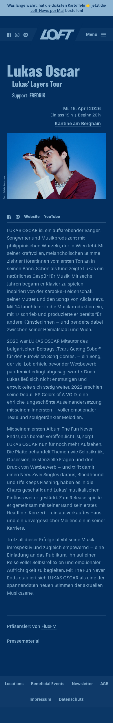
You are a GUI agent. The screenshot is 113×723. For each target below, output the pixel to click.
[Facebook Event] (9, 217)
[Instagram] (17, 35)
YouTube (52, 216)
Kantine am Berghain (78, 123)
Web (32, 216)
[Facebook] (9, 35)
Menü (91, 34)
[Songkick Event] (18, 217)
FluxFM (49, 626)
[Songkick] (25, 35)
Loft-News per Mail (47, 10)
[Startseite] (57, 34)
